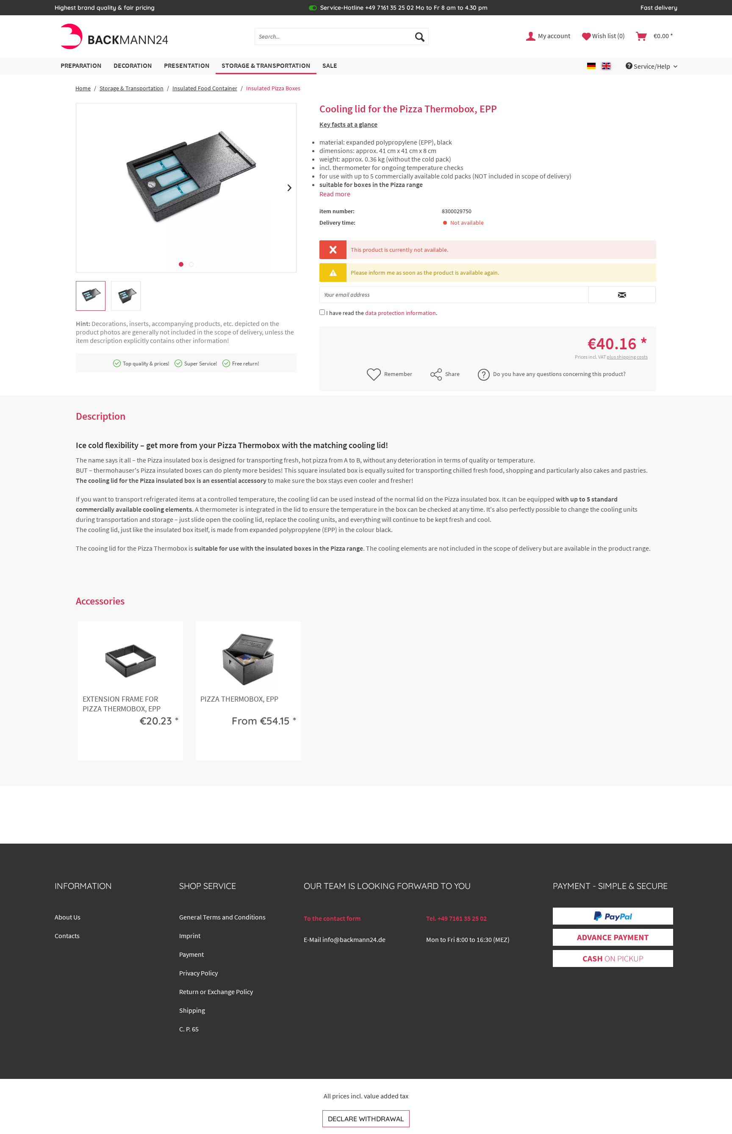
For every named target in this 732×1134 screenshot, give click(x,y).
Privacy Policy (198, 973)
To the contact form (332, 918)
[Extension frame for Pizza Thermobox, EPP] (130, 660)
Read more (334, 193)
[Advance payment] (613, 938)
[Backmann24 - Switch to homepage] (114, 36)
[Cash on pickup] (613, 959)
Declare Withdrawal (366, 1118)
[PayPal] (613, 916)
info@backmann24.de (353, 939)
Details (129, 747)
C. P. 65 (189, 1029)
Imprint (189, 935)
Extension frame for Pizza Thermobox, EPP (122, 703)
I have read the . (381, 313)
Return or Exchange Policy (216, 991)
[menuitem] (342, 36)
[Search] (420, 36)
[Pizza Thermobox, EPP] (248, 660)
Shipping (192, 1010)
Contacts (67, 935)
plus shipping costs (627, 357)
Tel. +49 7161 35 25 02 (456, 918)
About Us (67, 917)
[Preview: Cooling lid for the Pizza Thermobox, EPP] (90, 296)
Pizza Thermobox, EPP (239, 699)
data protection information (400, 313)
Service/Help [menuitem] (651, 66)
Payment (191, 954)
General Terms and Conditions (222, 917)
